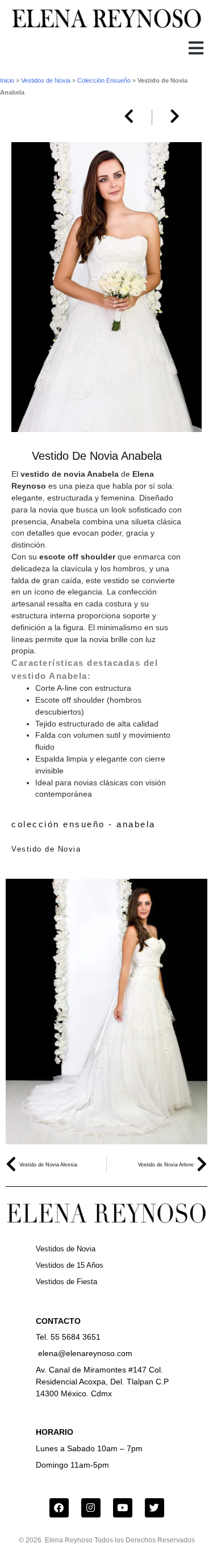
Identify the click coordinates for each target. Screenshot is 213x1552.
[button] (195, 48)
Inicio (7, 80)
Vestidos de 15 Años (69, 1265)
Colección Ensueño (104, 80)
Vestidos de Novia (45, 80)
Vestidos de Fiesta (66, 1281)
